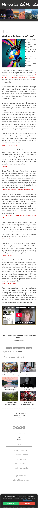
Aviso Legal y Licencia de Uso (11, 507)
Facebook (22, 348)
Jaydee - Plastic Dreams (10, 145)
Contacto (19, 439)
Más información (27, 500)
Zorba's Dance (7, 255)
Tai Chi (4, 166)
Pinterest (15, 348)
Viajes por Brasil (20, 475)
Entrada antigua (19, 415)
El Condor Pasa (7, 239)
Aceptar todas (10, 503)
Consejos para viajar (20, 468)
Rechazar (27, 503)
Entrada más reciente (19, 413)
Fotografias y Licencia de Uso (27, 507)
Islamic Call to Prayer (9, 283)
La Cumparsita (7, 215)
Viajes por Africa (20, 450)
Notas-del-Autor (16, 352)
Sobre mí (19, 437)
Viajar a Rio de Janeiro (20, 480)
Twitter (9, 348)
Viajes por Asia (20, 459)
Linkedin (29, 348)
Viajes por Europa (20, 463)
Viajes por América (20, 455)
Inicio (19, 417)
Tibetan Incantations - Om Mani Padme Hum (17, 190)
